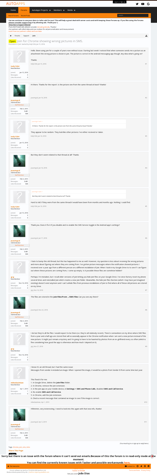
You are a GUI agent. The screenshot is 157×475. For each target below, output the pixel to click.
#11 (145, 422)
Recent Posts (25, 16)
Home (13, 10)
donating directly (43, 27)
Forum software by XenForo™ (28, 470)
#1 (146, 64)
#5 (146, 206)
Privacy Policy (145, 470)
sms (24, 447)
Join (19, 44)
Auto (15, 3)
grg (12, 277)
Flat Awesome (14, 466)
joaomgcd (15, 100)
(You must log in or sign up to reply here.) (134, 443)
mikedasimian (17, 382)
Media (70, 10)
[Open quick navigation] (146, 36)
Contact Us (131, 466)
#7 (146, 290)
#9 (146, 346)
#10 (145, 402)
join (20, 447)
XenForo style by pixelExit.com (39, 472)
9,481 (26, 111)
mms (28, 447)
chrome (16, 447)
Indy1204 (32, 44)
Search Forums (13, 16)
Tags (10, 447)
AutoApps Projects (40, 10)
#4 (146, 168)
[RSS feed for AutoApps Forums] (148, 466)
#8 (146, 310)
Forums (24, 10)
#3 (146, 136)
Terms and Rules (134, 470)
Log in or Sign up (119, 2)
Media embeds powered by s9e (17, 472)
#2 (146, 98)
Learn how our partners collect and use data (25, 31)
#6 (146, 238)
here (127, 462)
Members (58, 10)
